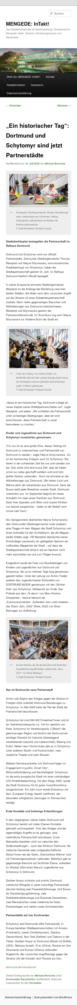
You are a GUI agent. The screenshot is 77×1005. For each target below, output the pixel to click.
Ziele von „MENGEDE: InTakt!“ (23, 76)
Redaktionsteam (16, 85)
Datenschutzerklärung (19, 93)
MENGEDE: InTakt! (27, 23)
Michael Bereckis (55, 163)
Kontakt (50, 76)
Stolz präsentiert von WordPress (53, 997)
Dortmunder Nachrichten (20, 979)
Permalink (35, 983)
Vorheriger (13, 105)
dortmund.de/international (21, 967)
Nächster (64, 105)
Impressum (37, 85)
